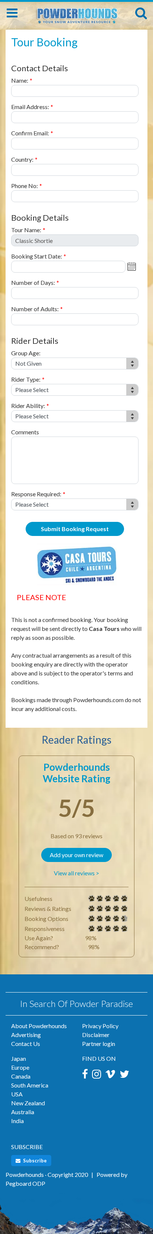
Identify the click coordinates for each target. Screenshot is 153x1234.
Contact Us (25, 1043)
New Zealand (28, 1102)
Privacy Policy (100, 1025)
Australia (22, 1111)
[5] (91, 898)
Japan (18, 1058)
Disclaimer (96, 1034)
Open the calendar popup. (132, 266)
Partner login (98, 1043)
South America (29, 1085)
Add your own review (76, 854)
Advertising (26, 1034)
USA (17, 1094)
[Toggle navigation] (12, 13)
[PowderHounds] (76, 12)
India (17, 1120)
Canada (20, 1076)
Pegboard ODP (25, 1183)
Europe (20, 1067)
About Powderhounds (39, 1025)
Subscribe (34, 1161)
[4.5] (91, 918)
